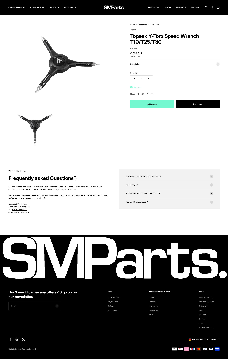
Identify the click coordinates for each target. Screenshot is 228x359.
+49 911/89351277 (19, 209)
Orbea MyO (204, 306)
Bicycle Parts (35, 7)
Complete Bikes (15, 7)
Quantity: (133, 73)
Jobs (201, 323)
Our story (195, 7)
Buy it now (197, 104)
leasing (168, 7)
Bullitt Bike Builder (206, 328)
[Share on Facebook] (138, 94)
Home (132, 25)
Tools (152, 25)
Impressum (153, 306)
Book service (153, 7)
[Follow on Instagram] (17, 339)
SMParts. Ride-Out (206, 302)
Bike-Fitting (181, 7)
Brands (202, 319)
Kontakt (152, 297)
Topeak (133, 30)
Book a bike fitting (206, 297)
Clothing (52, 7)
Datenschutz (154, 310)
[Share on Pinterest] (147, 94)
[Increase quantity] (149, 78)
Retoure (152, 302)
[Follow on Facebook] (10, 339)
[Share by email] (152, 94)
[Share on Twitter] (143, 94)
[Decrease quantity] (134, 78)
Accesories (69, 7)
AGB (151, 315)
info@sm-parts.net (21, 207)
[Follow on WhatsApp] (23, 339)
